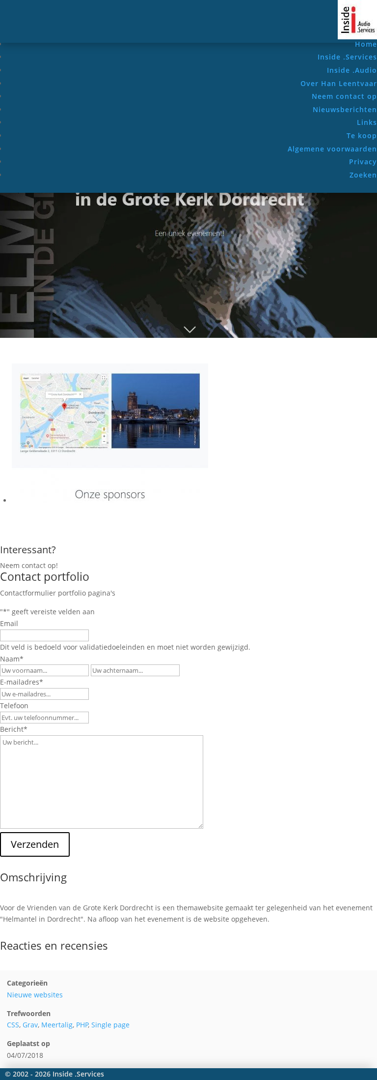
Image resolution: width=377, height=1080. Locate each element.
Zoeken (363, 175)
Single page (110, 1024)
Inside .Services (347, 56)
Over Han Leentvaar (338, 83)
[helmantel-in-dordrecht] (110, 500)
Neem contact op (344, 96)
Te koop (362, 135)
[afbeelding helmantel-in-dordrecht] (188, 335)
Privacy (363, 161)
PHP (82, 1024)
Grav (30, 1024)
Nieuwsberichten (345, 109)
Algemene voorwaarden (332, 148)
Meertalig (57, 1024)
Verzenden (35, 844)
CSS (13, 1024)
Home (366, 44)
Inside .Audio (352, 70)
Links (367, 122)
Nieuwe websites (35, 994)
